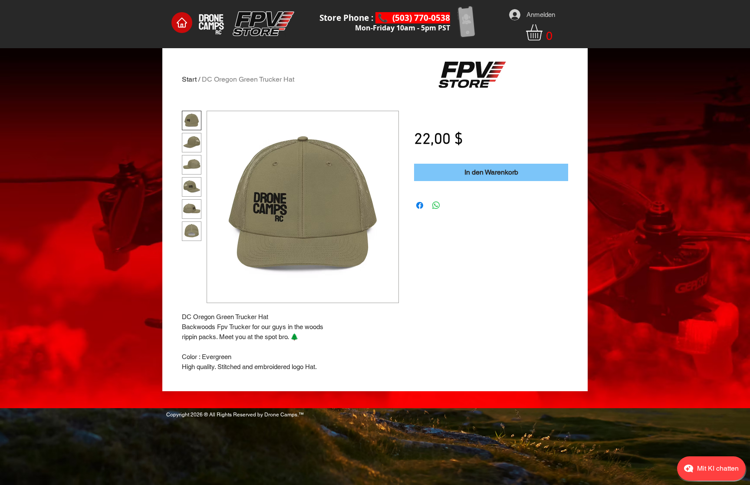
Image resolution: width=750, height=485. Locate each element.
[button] (543, 32)
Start (189, 79)
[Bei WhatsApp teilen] (436, 205)
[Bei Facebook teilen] (419, 205)
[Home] (181, 22)
